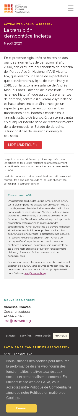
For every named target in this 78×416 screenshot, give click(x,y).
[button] (21, 398)
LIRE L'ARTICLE (21, 145)
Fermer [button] (21, 408)
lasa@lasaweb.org (35, 273)
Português (43, 336)
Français (61, 336)
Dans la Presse (38, 24)
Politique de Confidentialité (50, 387)
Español (25, 336)
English (11, 336)
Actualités (13, 24)
